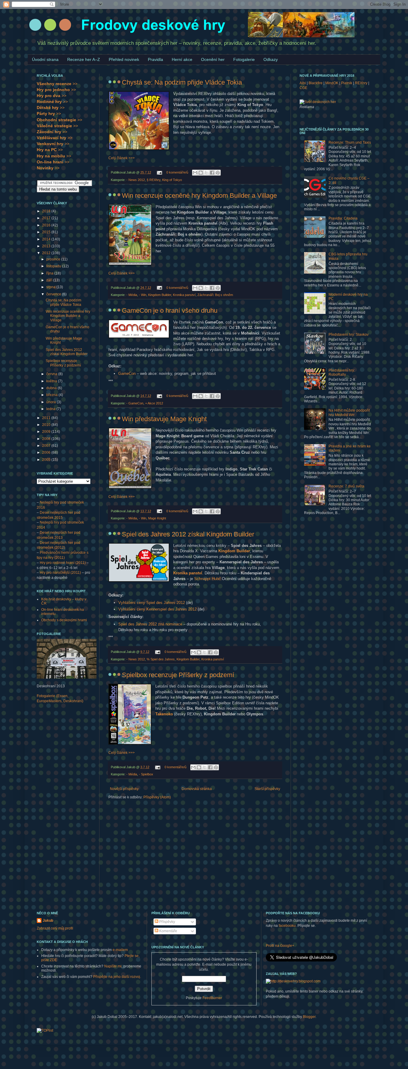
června (52, 374)
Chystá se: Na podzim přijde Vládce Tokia (182, 82)
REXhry (361, 83)
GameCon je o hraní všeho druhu (169, 310)
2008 (46, 439)
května (52, 381)
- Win (142, 295)
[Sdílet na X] (206, 173)
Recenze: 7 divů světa (346, 486)
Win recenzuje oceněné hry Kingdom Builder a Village (199, 195)
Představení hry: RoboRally (342, 372)
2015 (46, 232)
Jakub (48, 920)
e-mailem (120, 950)
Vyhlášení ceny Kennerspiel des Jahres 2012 (157, 609)
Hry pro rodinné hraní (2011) (63, 563)
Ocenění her (213, 59)
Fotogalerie (244, 59)
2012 (46, 253)
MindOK (331, 83)
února (51, 402)
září (49, 280)
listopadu (54, 266)
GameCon (127, 373)
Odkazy (270, 59)
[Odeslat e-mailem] (195, 173)
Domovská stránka (197, 789)
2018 (46, 211)
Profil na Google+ (280, 946)
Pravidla (155, 59)
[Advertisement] (61, 802)
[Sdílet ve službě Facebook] (212, 173)
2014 (46, 239)
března (52, 395)
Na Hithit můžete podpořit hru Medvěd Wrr (349, 412)
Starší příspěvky (267, 789)
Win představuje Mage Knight (164, 419)
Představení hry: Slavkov (349, 334)
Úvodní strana (45, 59)
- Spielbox (146, 774)
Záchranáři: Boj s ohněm (215, 295)
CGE (303, 88)
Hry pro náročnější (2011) (60, 572)
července (54, 294)
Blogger (309, 1017)
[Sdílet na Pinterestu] (218, 173)
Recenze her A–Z (83, 59)
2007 (46, 446)
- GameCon (134, 403)
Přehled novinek (124, 59)
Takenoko (164, 714)
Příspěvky (166, 922)
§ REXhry (153, 180)
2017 (46, 218)
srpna (51, 287)
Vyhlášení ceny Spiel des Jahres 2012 (151, 602)
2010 (46, 425)
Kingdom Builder (159, 295)
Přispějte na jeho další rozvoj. (117, 977)
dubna (52, 388)
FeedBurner (212, 998)
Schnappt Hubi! (207, 578)
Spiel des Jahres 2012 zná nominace (150, 624)
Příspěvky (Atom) (157, 797)
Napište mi (113, 966)
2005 (46, 460)
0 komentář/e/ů (177, 172)
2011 (46, 418)
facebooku (287, 926)
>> (57, 83)
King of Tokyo (172, 180)
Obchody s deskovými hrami (64, 620)
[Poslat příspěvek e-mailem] (159, 172)
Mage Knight (157, 518)
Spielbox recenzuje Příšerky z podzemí (178, 675)
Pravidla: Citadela (343, 218)
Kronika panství (184, 295)
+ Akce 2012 (154, 403)
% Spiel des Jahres (161, 659)
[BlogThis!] (201, 173)
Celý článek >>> (121, 158)
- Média (131, 295)
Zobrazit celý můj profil (55, 928)
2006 (46, 452)
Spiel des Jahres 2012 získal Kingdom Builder (188, 534)
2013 (46, 246)
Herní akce (182, 59)
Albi (303, 83)
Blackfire (316, 83)
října (50, 273)
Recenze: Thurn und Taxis (350, 142)
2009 (46, 432)
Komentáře (167, 931)
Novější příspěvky (124, 789)
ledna (51, 409)
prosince (53, 259)
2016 (46, 225)
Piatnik (346, 83)
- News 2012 (135, 180)
